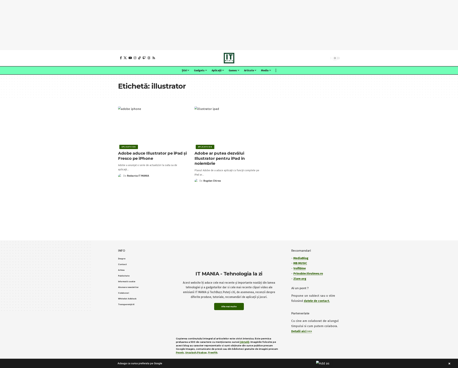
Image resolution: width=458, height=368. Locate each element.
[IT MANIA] (229, 58)
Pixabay (202, 352)
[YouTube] (130, 57)
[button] (327, 58)
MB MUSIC (300, 263)
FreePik (213, 352)
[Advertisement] (229, 25)
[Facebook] (121, 57)
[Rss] (153, 57)
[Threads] (149, 57)
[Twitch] (144, 57)
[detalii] (244, 341)
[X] (125, 57)
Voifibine (299, 268)
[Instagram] (135, 57)
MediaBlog (300, 258)
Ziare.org (299, 279)
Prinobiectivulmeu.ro (308, 273)
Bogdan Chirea (212, 180)
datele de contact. (317, 301)
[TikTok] (139, 57)
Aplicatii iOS (128, 147)
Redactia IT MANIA (138, 175)
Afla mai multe (229, 306)
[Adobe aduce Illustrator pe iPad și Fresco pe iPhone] (152, 127)
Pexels (180, 352)
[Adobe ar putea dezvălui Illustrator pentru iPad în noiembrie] (229, 127)
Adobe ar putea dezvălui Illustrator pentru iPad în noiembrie (219, 158)
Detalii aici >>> (301, 331)
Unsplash (190, 352)
